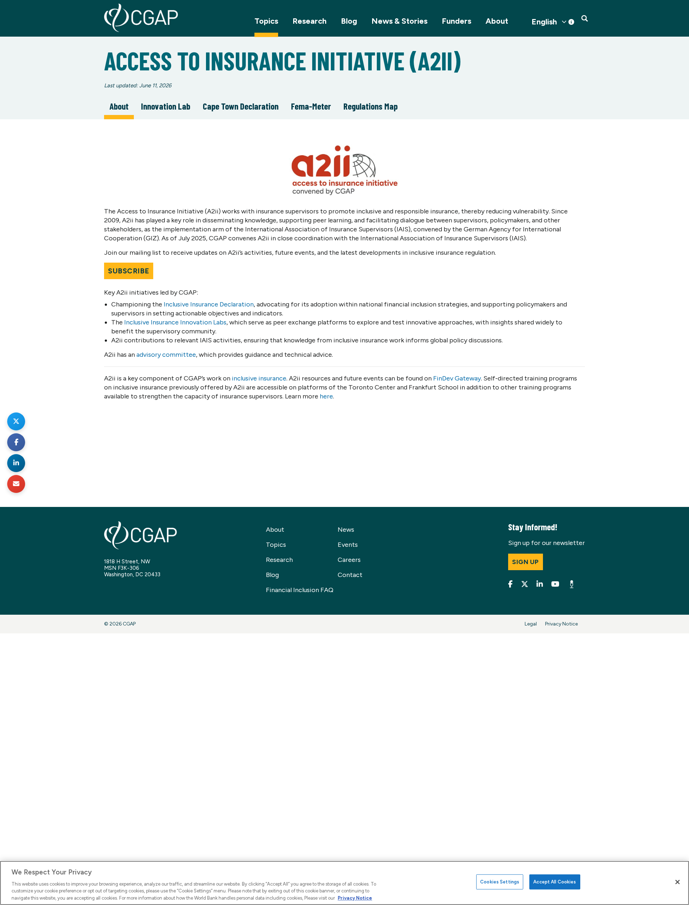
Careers (349, 560)
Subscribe (128, 271)
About (497, 21)
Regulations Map (370, 106)
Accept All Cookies (554, 882)
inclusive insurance (259, 378)
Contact (350, 575)
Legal (531, 624)
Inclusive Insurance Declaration (209, 304)
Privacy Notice (561, 624)
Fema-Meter (311, 106)
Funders (456, 21)
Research (309, 21)
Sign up (525, 562)
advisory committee (166, 355)
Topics (266, 21)
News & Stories (399, 21)
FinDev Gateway (457, 378)
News (346, 530)
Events (348, 545)
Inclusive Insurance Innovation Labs (175, 322)
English (544, 22)
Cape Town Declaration (240, 106)
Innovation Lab (165, 106)
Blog (349, 21)
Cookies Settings (499, 882)
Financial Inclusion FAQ (299, 590)
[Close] (677, 882)
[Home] (141, 18)
